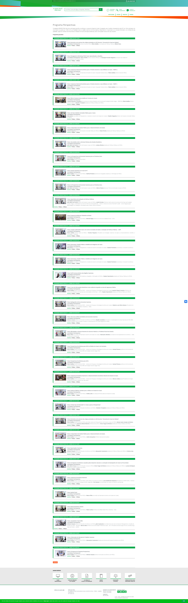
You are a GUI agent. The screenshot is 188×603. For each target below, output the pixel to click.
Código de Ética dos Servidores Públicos (130, 581)
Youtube (125, 592)
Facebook (118, 592)
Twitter (123, 592)
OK (184, 601)
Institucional (111, 14)
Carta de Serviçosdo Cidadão (72, 581)
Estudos (118, 14)
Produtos (125, 14)
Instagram (121, 592)
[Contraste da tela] (134, 1)
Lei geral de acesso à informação (87, 581)
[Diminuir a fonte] (130, 1)
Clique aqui (46, 601)
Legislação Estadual (115, 581)
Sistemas (131, 14)
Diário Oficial (101, 581)
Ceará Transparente (58, 581)
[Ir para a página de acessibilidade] (127, 1)
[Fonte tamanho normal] (128, 1)
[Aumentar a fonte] (132, 1)
